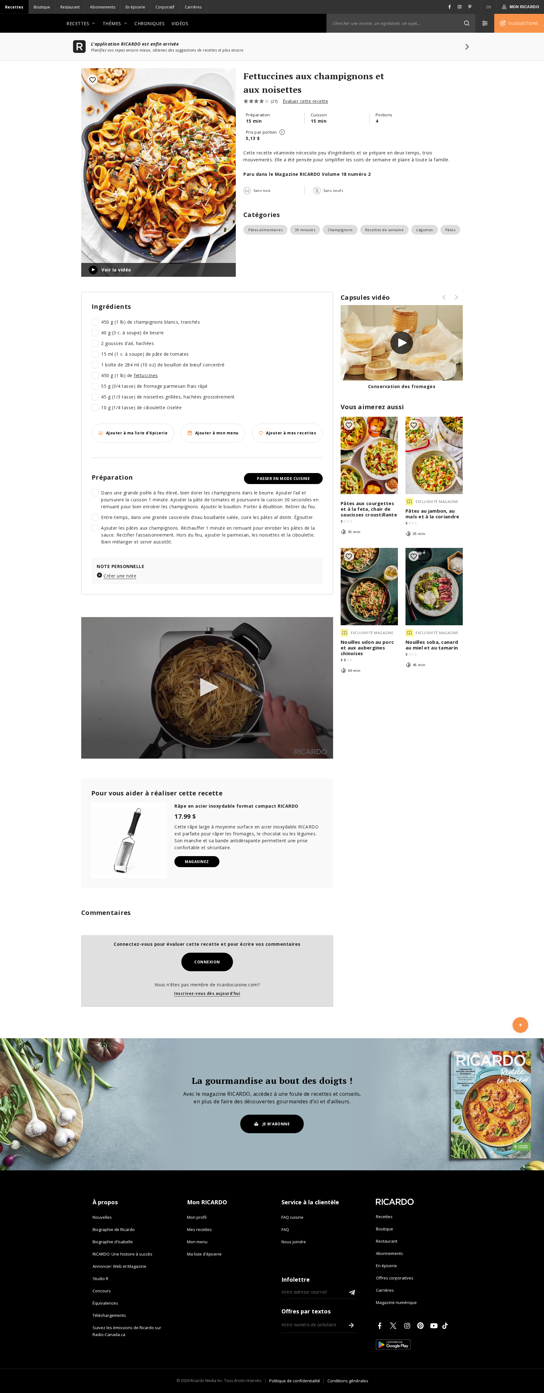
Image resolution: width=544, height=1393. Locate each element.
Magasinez (197, 861)
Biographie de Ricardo (114, 1229)
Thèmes (112, 23)
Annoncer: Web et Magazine (119, 1266)
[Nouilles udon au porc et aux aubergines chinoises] (369, 586)
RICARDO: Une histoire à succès (122, 1254)
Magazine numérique (396, 1302)
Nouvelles (102, 1217)
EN (488, 7)
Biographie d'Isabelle (113, 1242)
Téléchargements (109, 1315)
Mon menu (197, 1242)
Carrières (193, 7)
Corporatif (165, 7)
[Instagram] (408, 1325)
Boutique (42, 7)
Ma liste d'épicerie (204, 1254)
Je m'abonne (276, 1124)
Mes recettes (199, 1229)
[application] (207, 688)
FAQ (285, 1229)
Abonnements (102, 7)
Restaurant (70, 7)
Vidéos (180, 23)
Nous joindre (293, 1242)
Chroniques (149, 23)
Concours (102, 1291)
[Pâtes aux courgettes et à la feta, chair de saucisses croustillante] (369, 455)
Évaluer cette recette (305, 101)
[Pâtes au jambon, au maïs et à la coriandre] (434, 455)
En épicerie (135, 7)
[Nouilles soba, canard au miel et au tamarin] (434, 586)
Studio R (100, 1278)
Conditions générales (347, 1381)
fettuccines (146, 375)
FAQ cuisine (292, 1217)
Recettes (14, 7)
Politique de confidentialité (294, 1381)
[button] (466, 23)
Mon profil (197, 1217)
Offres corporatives (394, 1278)
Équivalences (105, 1303)
